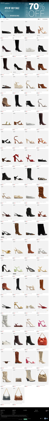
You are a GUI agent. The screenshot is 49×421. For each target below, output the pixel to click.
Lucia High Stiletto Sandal (28, 275)
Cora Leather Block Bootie (40, 55)
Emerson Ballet (39, 165)
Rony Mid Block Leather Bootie (17, 348)
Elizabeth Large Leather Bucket (41, 348)
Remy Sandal (2, 128)
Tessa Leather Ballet (27, 238)
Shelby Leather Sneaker (28, 55)
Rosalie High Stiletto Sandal (28, 165)
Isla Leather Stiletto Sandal (28, 293)
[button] (38, 3)
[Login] (47, 3)
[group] (23, 35)
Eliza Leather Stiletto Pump (4, 220)
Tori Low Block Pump (15, 183)
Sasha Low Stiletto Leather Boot (17, 55)
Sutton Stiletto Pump (15, 220)
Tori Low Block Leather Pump (5, 165)
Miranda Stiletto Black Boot (28, 183)
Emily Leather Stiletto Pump (16, 73)
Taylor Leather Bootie (3, 293)
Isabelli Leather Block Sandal (16, 165)
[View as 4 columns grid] (38, 19)
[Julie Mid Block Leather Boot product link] (18, 102)
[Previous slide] (0, 0)
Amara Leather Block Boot (16, 293)
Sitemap (13, 414)
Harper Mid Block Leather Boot (41, 238)
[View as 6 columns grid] (39, 19)
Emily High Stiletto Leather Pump (5, 55)
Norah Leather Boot (3, 110)
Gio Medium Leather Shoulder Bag (5, 403)
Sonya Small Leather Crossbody (17, 385)
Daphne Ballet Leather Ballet (40, 183)
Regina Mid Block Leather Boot (29, 73)
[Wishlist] (44, 3)
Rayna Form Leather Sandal (16, 330)
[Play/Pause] (47, 1)
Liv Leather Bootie (3, 183)
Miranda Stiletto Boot (40, 293)
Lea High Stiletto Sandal (40, 110)
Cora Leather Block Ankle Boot (41, 73)
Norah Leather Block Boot (28, 220)
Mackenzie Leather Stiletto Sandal (29, 330)
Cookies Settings (29, 418)
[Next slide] (48, 0)
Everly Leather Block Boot (28, 385)
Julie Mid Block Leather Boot (16, 110)
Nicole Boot (2, 330)
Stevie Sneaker (3, 348)
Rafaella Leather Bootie (28, 110)
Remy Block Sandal (15, 128)
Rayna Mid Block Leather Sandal (41, 220)
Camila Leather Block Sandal (16, 275)
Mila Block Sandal (39, 275)
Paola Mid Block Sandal (4, 238)
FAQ (1, 414)
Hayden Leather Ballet (28, 128)
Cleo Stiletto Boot (3, 385)
